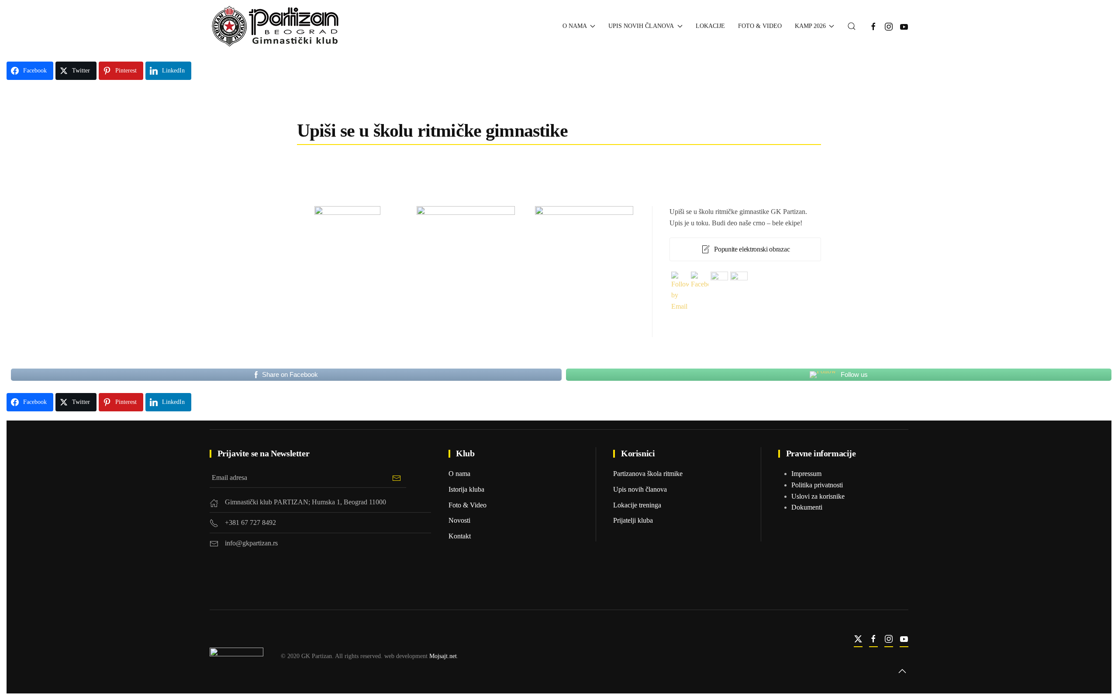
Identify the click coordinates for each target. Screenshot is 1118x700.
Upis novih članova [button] (641, 26)
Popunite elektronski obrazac (752, 249)
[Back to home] (276, 26)
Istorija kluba (466, 489)
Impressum (806, 473)
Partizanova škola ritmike (648, 473)
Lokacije (710, 26)
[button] (851, 26)
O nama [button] (574, 26)
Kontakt (460, 536)
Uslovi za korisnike (818, 496)
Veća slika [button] (347, 283)
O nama (459, 473)
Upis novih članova (640, 489)
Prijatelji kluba (633, 520)
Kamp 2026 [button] (810, 26)
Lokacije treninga (637, 505)
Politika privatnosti (817, 485)
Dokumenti (806, 507)
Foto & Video (760, 26)
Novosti (459, 520)
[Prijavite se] (396, 478)
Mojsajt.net (443, 656)
